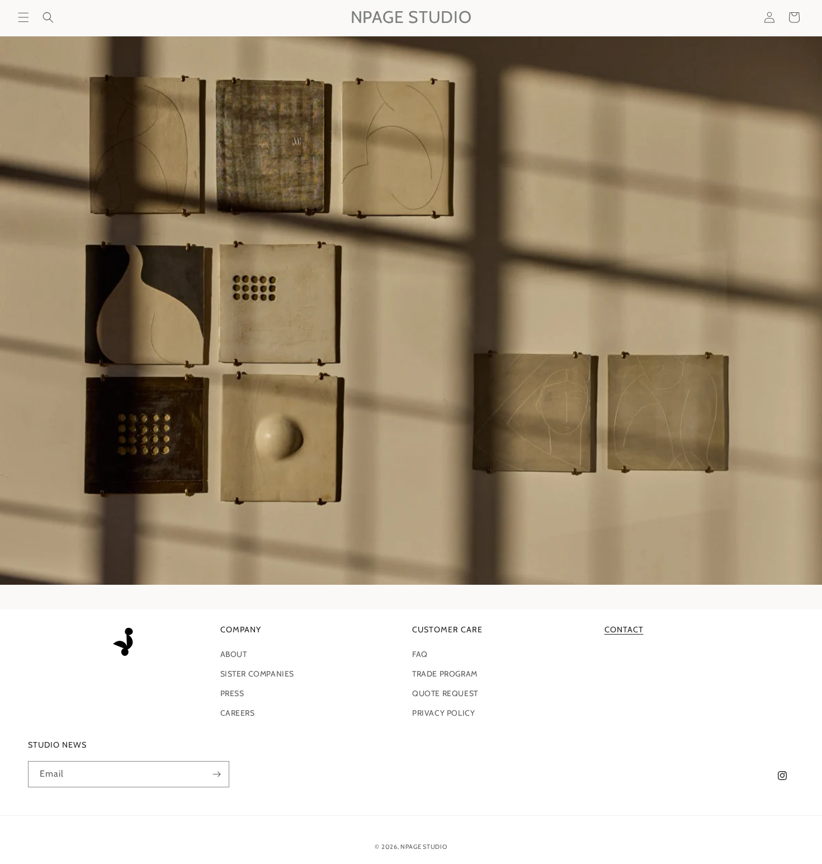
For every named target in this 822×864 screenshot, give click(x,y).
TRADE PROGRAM (445, 674)
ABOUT (233, 654)
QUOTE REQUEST (445, 693)
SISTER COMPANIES (257, 674)
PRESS (232, 693)
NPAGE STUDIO (423, 847)
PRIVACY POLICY (443, 713)
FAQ (420, 654)
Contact (624, 629)
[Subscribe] (216, 774)
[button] (23, 17)
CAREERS (237, 713)
